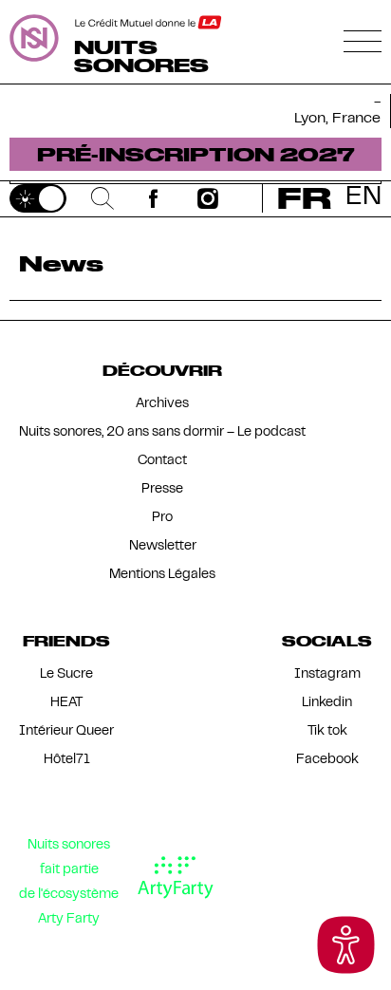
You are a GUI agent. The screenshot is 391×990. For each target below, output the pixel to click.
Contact (162, 461)
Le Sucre (66, 674)
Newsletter (162, 546)
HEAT (66, 703)
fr (304, 198)
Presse (162, 489)
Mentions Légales (162, 575)
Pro (162, 518)
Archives (162, 404)
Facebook (327, 760)
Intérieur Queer (66, 731)
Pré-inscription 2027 (196, 153)
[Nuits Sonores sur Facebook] (154, 198)
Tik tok (327, 731)
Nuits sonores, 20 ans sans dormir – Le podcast (162, 432)
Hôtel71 (67, 760)
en (363, 198)
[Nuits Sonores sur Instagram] (208, 198)
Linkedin (327, 703)
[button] (346, 945)
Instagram (327, 674)
